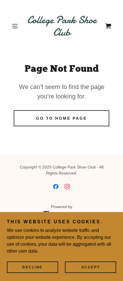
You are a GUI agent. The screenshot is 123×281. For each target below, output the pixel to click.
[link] (61, 26)
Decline (32, 267)
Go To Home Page (61, 118)
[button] (17, 26)
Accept (90, 267)
